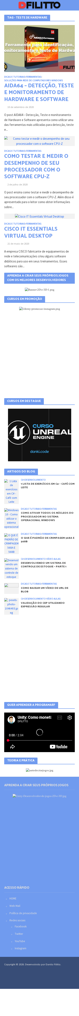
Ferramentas (33, 77)
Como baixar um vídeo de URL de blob (44, 589)
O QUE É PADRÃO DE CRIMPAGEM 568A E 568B (47, 539)
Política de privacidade (23, 913)
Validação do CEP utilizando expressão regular (43, 604)
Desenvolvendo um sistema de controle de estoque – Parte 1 (43, 564)
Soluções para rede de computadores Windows (33, 80)
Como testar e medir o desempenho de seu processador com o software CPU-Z (36, 166)
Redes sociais (17, 920)
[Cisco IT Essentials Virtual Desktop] (39, 216)
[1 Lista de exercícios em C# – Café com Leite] (11, 491)
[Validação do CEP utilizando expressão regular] (11, 606)
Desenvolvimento (35, 479)
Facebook (21, 926)
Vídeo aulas (53, 558)
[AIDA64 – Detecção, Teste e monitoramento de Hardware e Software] (39, 48)
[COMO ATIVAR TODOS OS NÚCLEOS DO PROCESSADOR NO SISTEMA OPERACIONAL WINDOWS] (11, 518)
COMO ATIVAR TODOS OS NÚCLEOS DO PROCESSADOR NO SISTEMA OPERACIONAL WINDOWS (47, 516)
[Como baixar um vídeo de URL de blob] (11, 588)
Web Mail (14, 906)
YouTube (20, 941)
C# (22, 479)
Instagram (20, 948)
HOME (12, 898)
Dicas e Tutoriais (14, 77)
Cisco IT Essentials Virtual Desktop (31, 232)
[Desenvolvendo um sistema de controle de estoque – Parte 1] (11, 568)
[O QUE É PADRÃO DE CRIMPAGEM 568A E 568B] (11, 543)
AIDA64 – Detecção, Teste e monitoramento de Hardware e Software (39, 92)
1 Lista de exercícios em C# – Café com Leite (48, 485)
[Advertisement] (39, 354)
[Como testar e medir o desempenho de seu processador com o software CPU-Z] (39, 141)
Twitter (19, 934)
